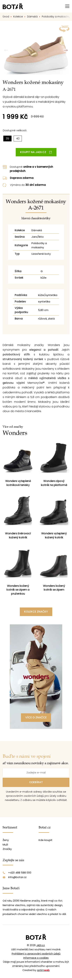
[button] (65, 50)
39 (7, 139)
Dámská (32, 16)
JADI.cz (40, 945)
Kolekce (18, 16)
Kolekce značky (36, 612)
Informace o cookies (36, 958)
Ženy (6, 840)
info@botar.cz (17, 877)
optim (43, 970)
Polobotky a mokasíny (56, 16)
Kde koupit (45, 840)
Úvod (6, 16)
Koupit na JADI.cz (33, 152)
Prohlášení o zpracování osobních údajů (36, 953)
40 (18, 139)
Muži (5, 844)
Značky (7, 849)
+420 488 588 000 (19, 872)
